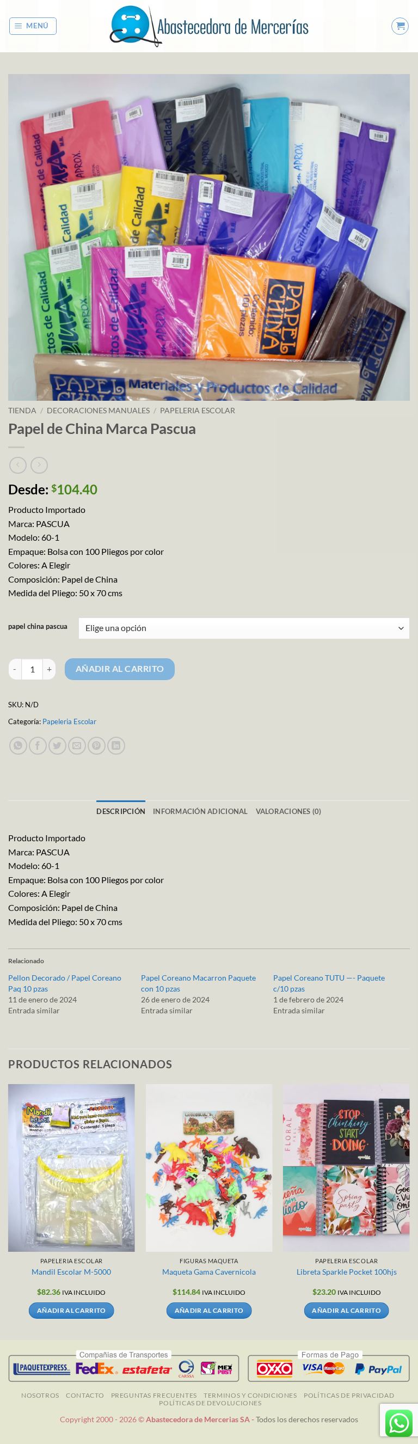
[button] (33, 26)
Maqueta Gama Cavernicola (209, 1271)
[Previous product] (38, 465)
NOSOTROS (40, 1395)
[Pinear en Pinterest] (97, 746)
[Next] (409, 1211)
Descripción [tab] (120, 811)
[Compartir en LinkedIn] (116, 746)
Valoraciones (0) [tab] (289, 811)
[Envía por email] (77, 746)
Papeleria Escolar (197, 410)
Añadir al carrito (120, 669)
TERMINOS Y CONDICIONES (250, 1395)
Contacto (85, 1395)
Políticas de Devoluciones (210, 1403)
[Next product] (17, 465)
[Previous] (9, 1211)
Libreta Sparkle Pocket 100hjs (347, 1271)
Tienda (22, 410)
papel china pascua (37, 627)
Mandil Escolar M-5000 (71, 1271)
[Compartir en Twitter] (57, 746)
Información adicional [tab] (200, 811)
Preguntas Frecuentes (154, 1395)
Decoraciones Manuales (98, 410)
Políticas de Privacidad (349, 1395)
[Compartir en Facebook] (38, 746)
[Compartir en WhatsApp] (18, 746)
